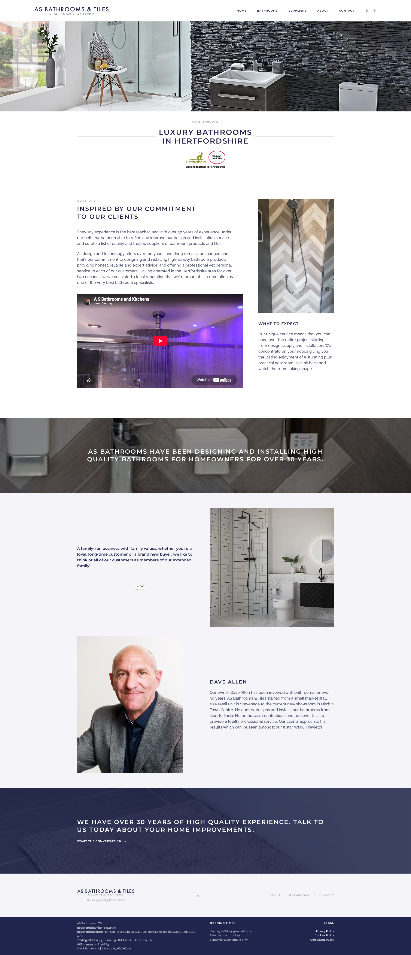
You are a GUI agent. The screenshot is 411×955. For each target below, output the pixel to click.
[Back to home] (72, 10)
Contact (346, 10)
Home (241, 10)
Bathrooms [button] (267, 10)
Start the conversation (99, 841)
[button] (198, 896)
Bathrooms (299, 895)
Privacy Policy (325, 931)
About (322, 10)
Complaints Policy (322, 939)
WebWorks (124, 948)
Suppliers (298, 10)
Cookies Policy (324, 935)
